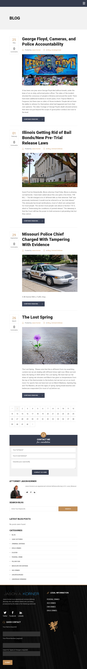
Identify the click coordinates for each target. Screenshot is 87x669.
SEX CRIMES (51, 603)
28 (22, 419)
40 (17, 424)
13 (12, 414)
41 (22, 424)
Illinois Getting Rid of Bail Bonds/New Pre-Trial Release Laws (46, 137)
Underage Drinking (19, 579)
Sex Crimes (16, 570)
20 (48, 414)
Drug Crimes (16, 548)
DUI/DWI (14, 552)
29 (27, 419)
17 (32, 414)
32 (43, 419)
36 (63, 419)
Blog (49, 50)
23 (63, 414)
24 (68, 414)
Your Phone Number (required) (13, 638)
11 (68, 408)
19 (43, 414)
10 (63, 408)
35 (58, 419)
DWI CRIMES (51, 607)
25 (73, 414)
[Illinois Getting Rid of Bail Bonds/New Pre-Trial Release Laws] (49, 170)
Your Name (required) (10, 627)
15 (22, 414)
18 (37, 414)
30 (32, 419)
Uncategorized (56, 50)
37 (68, 419)
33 (48, 419)
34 (53, 419)
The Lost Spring (37, 317)
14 (17, 414)
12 (73, 408)
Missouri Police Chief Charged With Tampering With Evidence (46, 239)
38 (73, 419)
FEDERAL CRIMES (53, 599)
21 (53, 414)
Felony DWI (16, 561)
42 (27, 424)
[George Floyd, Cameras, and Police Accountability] (49, 69)
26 (12, 419)
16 (27, 414)
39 (12, 424)
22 (58, 414)
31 (37, 419)
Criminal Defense (56, 149)
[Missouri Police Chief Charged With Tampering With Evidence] (49, 273)
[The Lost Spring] (49, 345)
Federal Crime (17, 557)
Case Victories (17, 539)
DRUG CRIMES (52, 610)
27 (17, 419)
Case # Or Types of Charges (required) (15, 650)
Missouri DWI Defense (20, 566)
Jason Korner (36, 50)
